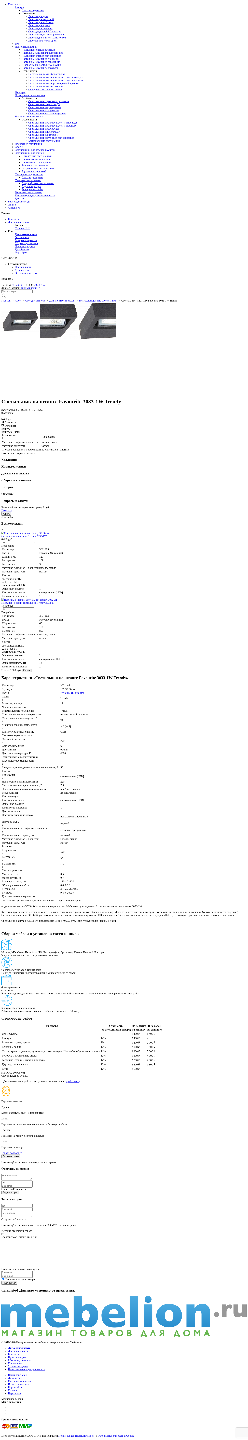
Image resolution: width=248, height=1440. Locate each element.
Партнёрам (21, 252)
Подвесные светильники (29, 143)
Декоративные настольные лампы (41, 64)
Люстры (19, 7)
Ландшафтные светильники (38, 183)
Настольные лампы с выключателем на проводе (56, 80)
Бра (17, 43)
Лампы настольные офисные (38, 49)
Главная (5, 300)
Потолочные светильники (30, 95)
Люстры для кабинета (40, 22)
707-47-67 (39, 284)
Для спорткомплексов (62, 300)
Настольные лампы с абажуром (40, 67)
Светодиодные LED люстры (44, 31)
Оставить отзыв (11, 1156)
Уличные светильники (28, 180)
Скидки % (14, 207)
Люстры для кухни (39, 25)
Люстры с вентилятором (42, 40)
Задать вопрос (10, 1192)
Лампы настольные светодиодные (41, 55)
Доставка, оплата (18, 1351)
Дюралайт (20, 198)
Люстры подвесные (33, 10)
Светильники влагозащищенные (47, 113)
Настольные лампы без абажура (46, 74)
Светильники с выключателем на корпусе (52, 125)
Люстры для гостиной (41, 19)
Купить (6, 514)
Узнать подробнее (11, 1152)
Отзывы (12, 1390)
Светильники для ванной (29, 153)
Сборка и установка (26, 243)
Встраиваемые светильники (38, 168)
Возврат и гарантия (26, 240)
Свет (18, 300)
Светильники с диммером (43, 134)
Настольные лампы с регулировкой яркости (53, 83)
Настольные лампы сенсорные (46, 86)
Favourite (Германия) (72, 692)
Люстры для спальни (40, 28)
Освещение (14, 4)
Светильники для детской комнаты (35, 149)
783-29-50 (16, 284)
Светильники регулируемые (44, 107)
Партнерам (14, 1393)
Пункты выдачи (17, 1357)
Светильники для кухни (29, 174)
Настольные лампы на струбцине (41, 61)
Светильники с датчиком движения (48, 101)
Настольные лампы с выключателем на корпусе (55, 77)
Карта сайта (15, 1387)
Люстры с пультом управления (46, 34)
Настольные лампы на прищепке (41, 58)
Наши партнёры (17, 1375)
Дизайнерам (22, 249)
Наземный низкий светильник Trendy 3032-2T (28, 602)
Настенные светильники (29, 116)
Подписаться (9, 1283)
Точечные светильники (35, 165)
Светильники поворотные (43, 110)
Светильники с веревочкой (44, 128)
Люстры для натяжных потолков (47, 37)
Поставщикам (23, 267)
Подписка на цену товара (20, 1279)
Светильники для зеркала (36, 162)
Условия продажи (25, 246)
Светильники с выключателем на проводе (52, 122)
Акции (12, 204)
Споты (19, 146)
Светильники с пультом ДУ (44, 104)
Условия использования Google (116, 1435)
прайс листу (73, 1081)
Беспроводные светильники (44, 140)
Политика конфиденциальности (26, 1369)
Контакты (13, 219)
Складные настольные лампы (45, 89)
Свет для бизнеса (35, 300)
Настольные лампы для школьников (42, 52)
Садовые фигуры (31, 186)
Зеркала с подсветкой (34, 171)
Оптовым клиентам (26, 273)
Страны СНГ (22, 228)
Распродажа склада (19, 201)
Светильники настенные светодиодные (51, 137)
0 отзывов (7, 413)
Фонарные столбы (32, 189)
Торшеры (20, 92)
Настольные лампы (26, 46)
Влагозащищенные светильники (98, 300)
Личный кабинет (30, 287)
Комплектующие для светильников (35, 195)
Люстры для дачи (38, 16)
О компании (22, 237)
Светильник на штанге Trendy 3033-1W (24, 536)
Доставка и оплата (18, 222)
